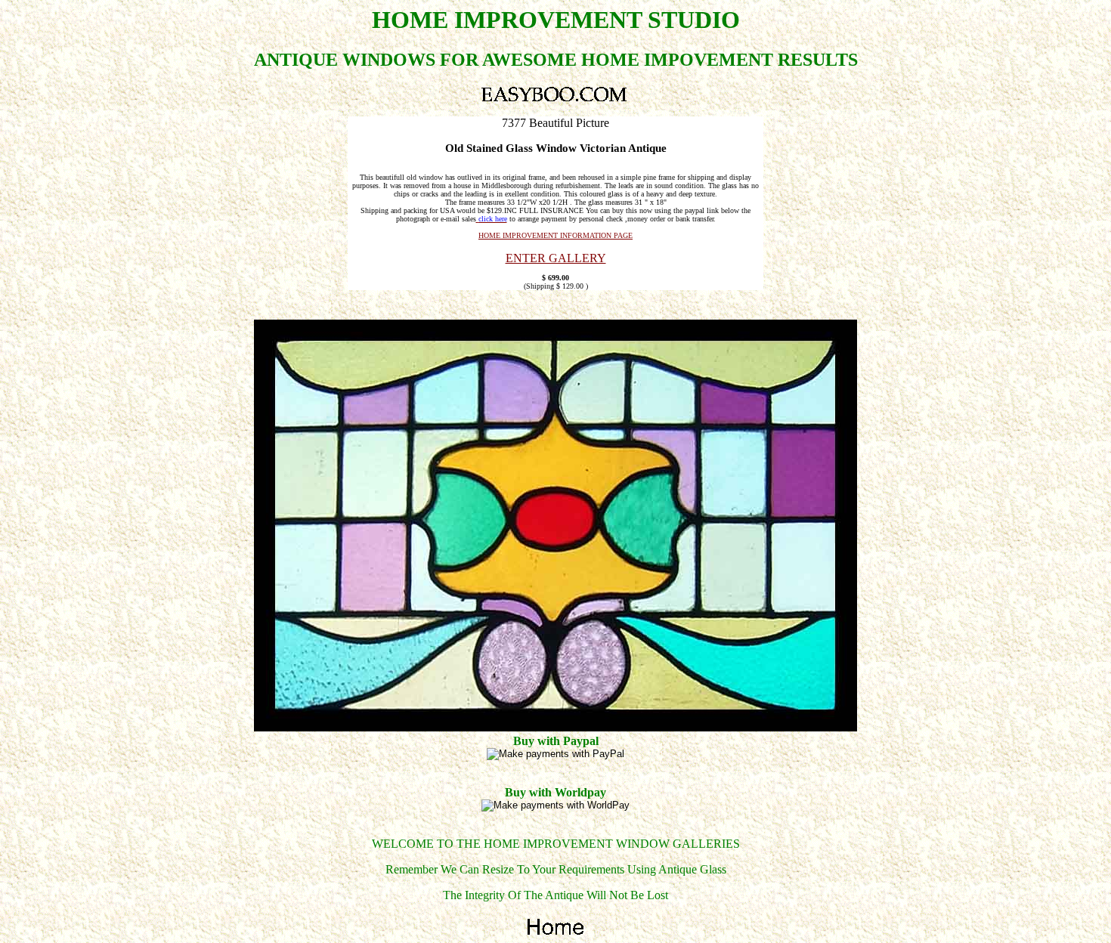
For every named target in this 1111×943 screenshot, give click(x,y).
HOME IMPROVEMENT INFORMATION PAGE (555, 235)
